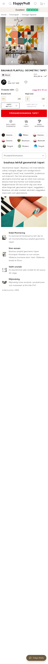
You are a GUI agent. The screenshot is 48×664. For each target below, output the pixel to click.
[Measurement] (17, 89)
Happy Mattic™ (9, 105)
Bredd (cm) (6, 94)
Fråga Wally (38, 658)
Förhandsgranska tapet (24, 113)
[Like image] (26, 82)
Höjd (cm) (29, 94)
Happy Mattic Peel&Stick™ (32, 105)
